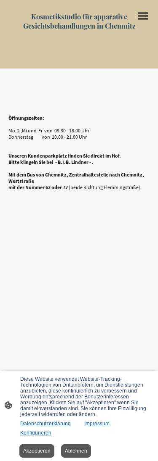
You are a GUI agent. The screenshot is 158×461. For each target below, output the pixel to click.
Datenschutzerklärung (45, 424)
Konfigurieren (35, 433)
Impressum (97, 424)
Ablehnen (76, 451)
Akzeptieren (37, 451)
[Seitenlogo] (79, 54)
